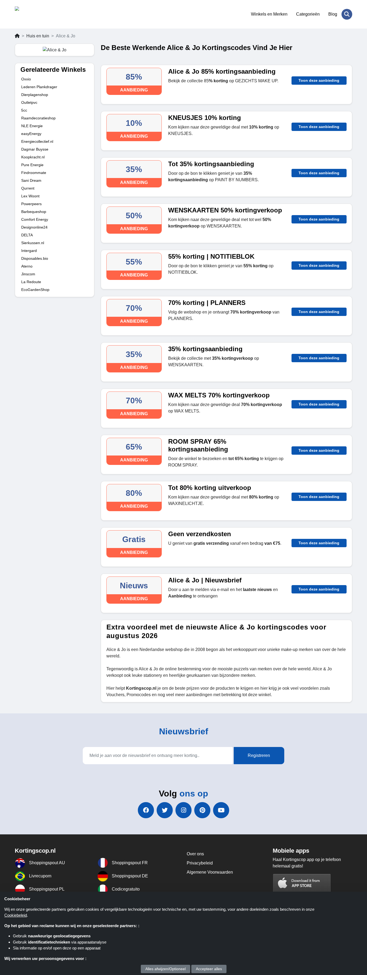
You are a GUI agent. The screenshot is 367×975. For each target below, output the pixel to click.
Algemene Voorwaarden (210, 872)
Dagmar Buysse (34, 149)
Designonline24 (34, 227)
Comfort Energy (34, 219)
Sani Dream (31, 180)
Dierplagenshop (34, 94)
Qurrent (27, 188)
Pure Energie (32, 165)
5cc (24, 110)
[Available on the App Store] (302, 883)
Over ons (195, 854)
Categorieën (308, 14)
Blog (332, 14)
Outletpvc (29, 102)
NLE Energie (32, 126)
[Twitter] (165, 810)
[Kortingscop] (41, 14)
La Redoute (31, 282)
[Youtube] (221, 810)
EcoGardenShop (35, 289)
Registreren (259, 755)
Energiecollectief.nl (37, 141)
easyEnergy (31, 133)
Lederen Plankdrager (39, 87)
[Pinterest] (202, 810)
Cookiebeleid (15, 915)
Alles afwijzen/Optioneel (165, 969)
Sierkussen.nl (32, 243)
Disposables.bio (34, 258)
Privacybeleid (200, 863)
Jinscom (28, 274)
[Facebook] (146, 810)
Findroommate (33, 172)
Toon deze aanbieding (318, 80)
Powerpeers (31, 204)
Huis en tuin (37, 36)
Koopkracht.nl (33, 157)
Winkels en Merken (269, 14)
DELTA (27, 235)
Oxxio (26, 79)
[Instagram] (183, 810)
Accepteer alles (209, 969)
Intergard (29, 250)
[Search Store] (346, 14)
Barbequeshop (33, 211)
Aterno (27, 266)
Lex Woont (30, 196)
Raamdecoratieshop (38, 118)
